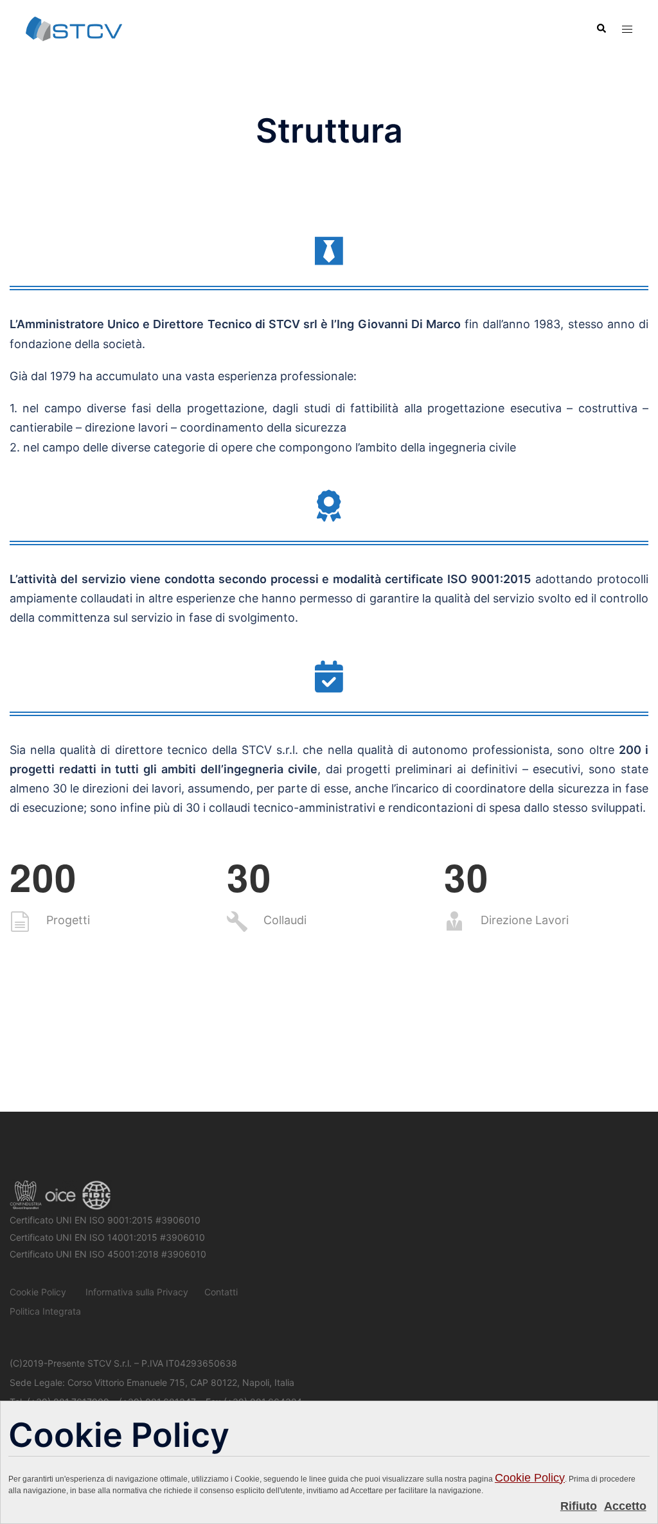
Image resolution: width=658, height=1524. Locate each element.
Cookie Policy (530, 1477)
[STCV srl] (74, 28)
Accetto (625, 1506)
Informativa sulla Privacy (136, 1291)
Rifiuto (578, 1506)
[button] (601, 29)
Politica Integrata (45, 1311)
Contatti (221, 1291)
